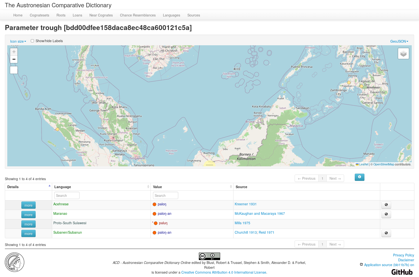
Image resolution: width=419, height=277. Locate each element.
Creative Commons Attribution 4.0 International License (223, 272)
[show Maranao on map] (386, 214)
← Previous (306, 178)
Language (62, 186)
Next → (335, 178)
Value (157, 186)
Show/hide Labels (49, 40)
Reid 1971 (266, 232)
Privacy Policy (403, 255)
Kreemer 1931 (246, 203)
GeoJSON (398, 41)
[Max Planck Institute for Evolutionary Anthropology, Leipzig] (14, 261)
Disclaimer (406, 259)
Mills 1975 (242, 222)
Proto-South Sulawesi (69, 222)
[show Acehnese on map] (386, 205)
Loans (77, 15)
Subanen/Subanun (67, 232)
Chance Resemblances (138, 15)
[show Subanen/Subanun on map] (386, 233)
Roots (60, 15)
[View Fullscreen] (13, 70)
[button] (57, 129)
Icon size (17, 41)
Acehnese (61, 203)
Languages (171, 15)
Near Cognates (101, 15)
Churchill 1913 (246, 232)
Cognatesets (39, 15)
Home (18, 15)
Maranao (60, 213)
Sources (193, 15)
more (28, 205)
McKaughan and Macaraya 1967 (260, 213)
